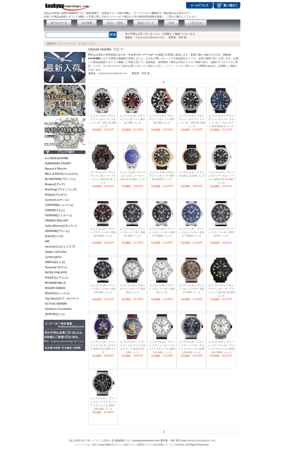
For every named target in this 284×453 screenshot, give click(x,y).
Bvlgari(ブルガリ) (56, 194)
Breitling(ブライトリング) (61, 189)
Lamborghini (53, 257)
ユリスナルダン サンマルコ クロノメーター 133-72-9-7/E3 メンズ (132, 176)
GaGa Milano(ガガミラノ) (61, 225)
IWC (47, 241)
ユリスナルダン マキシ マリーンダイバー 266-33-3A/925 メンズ (162, 176)
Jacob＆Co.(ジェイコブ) (60, 246)
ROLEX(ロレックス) (57, 293)
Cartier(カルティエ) (57, 199)
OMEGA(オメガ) (55, 262)
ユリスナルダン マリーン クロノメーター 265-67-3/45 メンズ (191, 289)
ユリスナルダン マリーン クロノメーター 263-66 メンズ (162, 289)
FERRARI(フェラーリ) (58, 215)
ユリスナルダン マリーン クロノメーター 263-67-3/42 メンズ (132, 232)
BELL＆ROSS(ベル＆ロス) (61, 173)
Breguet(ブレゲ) (55, 184)
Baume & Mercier (56, 168)
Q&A (171, 22)
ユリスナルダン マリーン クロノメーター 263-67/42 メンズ (221, 232)
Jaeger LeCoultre (56, 251)
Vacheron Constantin (58, 308)
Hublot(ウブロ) (54, 236)
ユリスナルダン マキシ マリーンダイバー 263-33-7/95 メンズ (132, 119)
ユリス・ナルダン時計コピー (181, 65)
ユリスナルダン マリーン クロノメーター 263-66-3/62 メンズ (103, 289)
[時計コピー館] (67, 10)
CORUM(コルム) (55, 210)
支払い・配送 (115, 22)
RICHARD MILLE (55, 282)
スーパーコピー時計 (86, 444)
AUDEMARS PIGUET (58, 163)
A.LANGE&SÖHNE (56, 158)
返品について (146, 22)
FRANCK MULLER (56, 220)
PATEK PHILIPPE (56, 272)
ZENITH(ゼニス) (54, 314)
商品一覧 (109, 440)
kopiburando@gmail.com (150, 37)
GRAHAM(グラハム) (57, 231)
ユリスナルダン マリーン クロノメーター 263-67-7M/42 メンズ (162, 232)
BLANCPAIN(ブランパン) (60, 179)
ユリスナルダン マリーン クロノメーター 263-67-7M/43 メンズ (191, 232)
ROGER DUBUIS (55, 288)
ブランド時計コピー (126, 444)
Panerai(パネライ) (56, 267)
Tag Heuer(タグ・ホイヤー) (61, 298)
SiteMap (179, 444)
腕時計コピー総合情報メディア (155, 444)
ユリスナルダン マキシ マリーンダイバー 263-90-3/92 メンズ (162, 119)
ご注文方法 (195, 22)
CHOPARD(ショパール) (59, 205)
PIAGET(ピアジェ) (56, 277)
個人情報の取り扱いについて (86, 440)
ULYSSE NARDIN (56, 303)
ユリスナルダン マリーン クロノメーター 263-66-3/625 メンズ (103, 232)
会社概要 (86, 22)
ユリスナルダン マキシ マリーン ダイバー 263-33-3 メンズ (132, 289)
